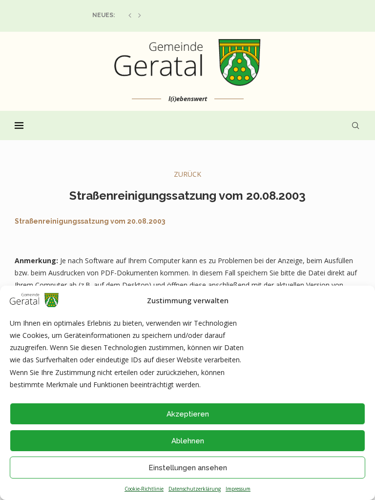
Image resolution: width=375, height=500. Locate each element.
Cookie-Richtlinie (144, 488)
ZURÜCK (187, 174)
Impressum (238, 488)
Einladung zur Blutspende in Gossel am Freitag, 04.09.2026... (189, 15)
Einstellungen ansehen (187, 467)
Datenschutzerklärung (194, 488)
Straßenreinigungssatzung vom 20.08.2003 (90, 221)
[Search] (355, 125)
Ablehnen (187, 441)
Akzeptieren (188, 414)
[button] (130, 15)
